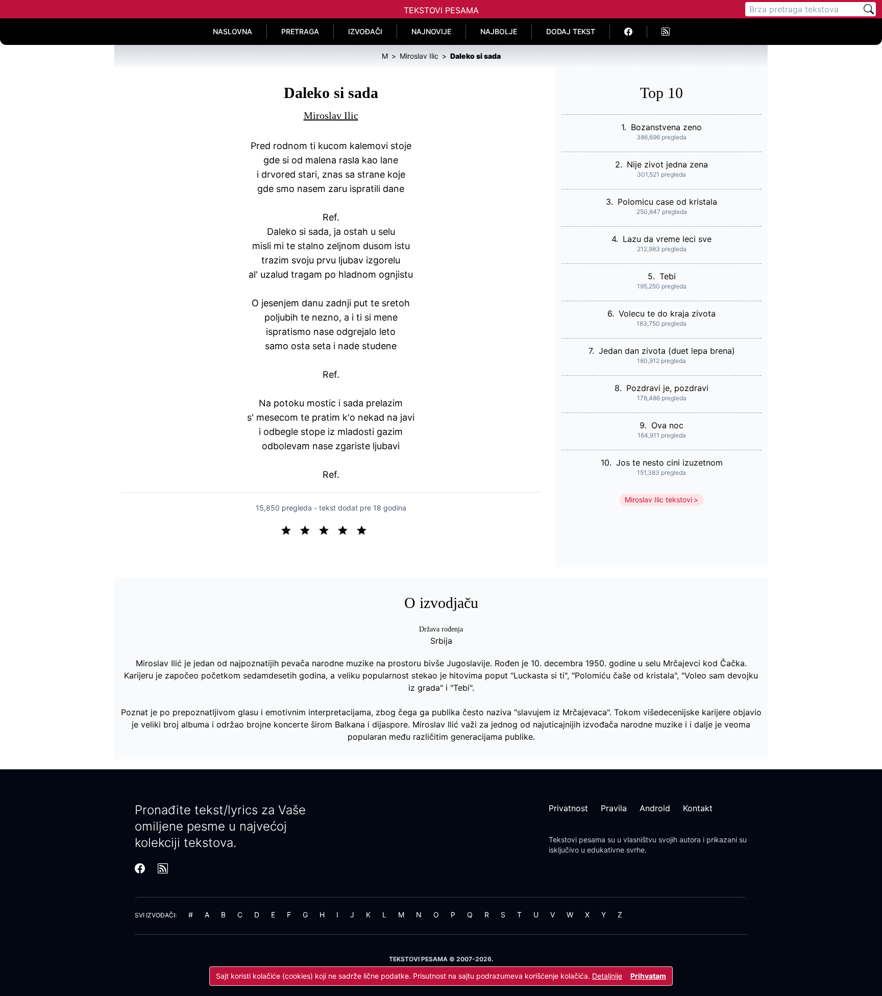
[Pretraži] (869, 9)
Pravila (614, 808)
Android (655, 808)
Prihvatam (648, 975)
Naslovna (232, 31)
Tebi (667, 276)
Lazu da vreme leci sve (667, 239)
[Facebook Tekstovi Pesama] (628, 32)
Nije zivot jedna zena (667, 164)
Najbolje (498, 31)
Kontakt (698, 808)
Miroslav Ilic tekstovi (658, 499)
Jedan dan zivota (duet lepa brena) (667, 351)
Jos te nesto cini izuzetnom (669, 462)
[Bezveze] (309, 529)
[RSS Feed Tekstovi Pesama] (665, 32)
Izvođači (365, 31)
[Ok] (327, 529)
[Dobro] (346, 529)
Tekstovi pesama (577, 839)
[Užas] (290, 529)
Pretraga (300, 31)
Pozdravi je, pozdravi (667, 388)
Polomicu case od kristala (667, 202)
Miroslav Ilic (331, 115)
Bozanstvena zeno (666, 127)
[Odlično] (364, 529)
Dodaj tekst (570, 31)
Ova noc (667, 425)
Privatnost (568, 808)
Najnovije (431, 31)
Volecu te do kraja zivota (667, 313)
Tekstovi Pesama (441, 10)
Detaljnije (607, 975)
